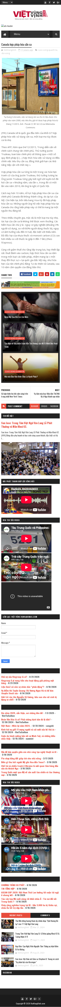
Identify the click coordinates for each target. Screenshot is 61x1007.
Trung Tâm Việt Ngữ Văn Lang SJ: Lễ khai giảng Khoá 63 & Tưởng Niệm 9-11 (37, 935)
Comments (45, 915)
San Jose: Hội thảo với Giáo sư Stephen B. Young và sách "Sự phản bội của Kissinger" (37, 960)
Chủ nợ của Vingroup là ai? (14, 676)
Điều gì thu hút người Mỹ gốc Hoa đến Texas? (23, 762)
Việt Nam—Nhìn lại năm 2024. (15, 725)
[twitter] (54, 2)
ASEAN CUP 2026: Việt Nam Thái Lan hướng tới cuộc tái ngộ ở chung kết (30, 894)
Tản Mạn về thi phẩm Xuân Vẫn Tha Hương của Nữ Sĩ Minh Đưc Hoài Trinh (30, 345)
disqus (44, 406)
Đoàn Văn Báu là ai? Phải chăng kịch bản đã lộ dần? (26, 719)
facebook (54, 406)
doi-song (6, 53)
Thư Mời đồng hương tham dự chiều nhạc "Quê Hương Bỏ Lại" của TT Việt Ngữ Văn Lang (36, 922)
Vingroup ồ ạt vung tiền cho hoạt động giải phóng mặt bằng (27, 682)
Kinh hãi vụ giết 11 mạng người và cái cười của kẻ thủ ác (27, 729)
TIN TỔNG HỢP (8, 888)
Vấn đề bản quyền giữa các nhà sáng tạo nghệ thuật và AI (28, 752)
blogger (34, 406)
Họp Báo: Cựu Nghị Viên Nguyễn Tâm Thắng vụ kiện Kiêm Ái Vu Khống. (36, 948)
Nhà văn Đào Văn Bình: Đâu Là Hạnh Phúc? (21, 376)
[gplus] (58, 2)
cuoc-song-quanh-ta (47, 49)
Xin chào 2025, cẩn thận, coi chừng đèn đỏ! (22, 713)
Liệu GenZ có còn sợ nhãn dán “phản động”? (22, 686)
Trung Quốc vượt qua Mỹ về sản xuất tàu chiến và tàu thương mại (30, 773)
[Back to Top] (39, 999)
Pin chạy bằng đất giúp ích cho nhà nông (21, 758)
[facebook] (49, 2)
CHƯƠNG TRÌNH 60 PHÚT (13, 885)
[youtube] (45, 2)
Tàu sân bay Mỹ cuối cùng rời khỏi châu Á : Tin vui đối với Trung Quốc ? (28, 900)
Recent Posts (16, 915)
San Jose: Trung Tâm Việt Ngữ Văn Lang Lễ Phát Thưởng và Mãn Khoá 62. (26, 424)
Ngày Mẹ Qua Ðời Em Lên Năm (16, 316)
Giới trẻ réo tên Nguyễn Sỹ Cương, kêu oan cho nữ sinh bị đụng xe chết (29, 698)
